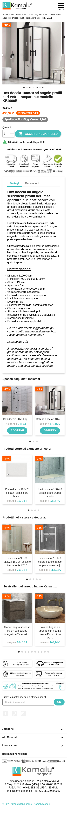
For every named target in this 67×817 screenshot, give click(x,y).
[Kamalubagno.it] (17, 6)
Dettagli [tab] (14, 183)
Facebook (5, 713)
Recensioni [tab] (32, 183)
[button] (5, 411)
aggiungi (17, 430)
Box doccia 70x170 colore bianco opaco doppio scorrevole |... (50, 562)
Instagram (23, 713)
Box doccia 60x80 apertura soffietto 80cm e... (17, 419)
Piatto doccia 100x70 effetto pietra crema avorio (50, 493)
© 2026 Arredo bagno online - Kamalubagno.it (26, 803)
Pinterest (14, 713)
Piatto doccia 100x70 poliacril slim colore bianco (17, 493)
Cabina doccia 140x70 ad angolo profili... (50, 419)
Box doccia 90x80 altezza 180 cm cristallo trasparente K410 (17, 562)
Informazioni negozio (14, 753)
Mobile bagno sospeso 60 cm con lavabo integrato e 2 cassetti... (17, 631)
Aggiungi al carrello (38, 133)
